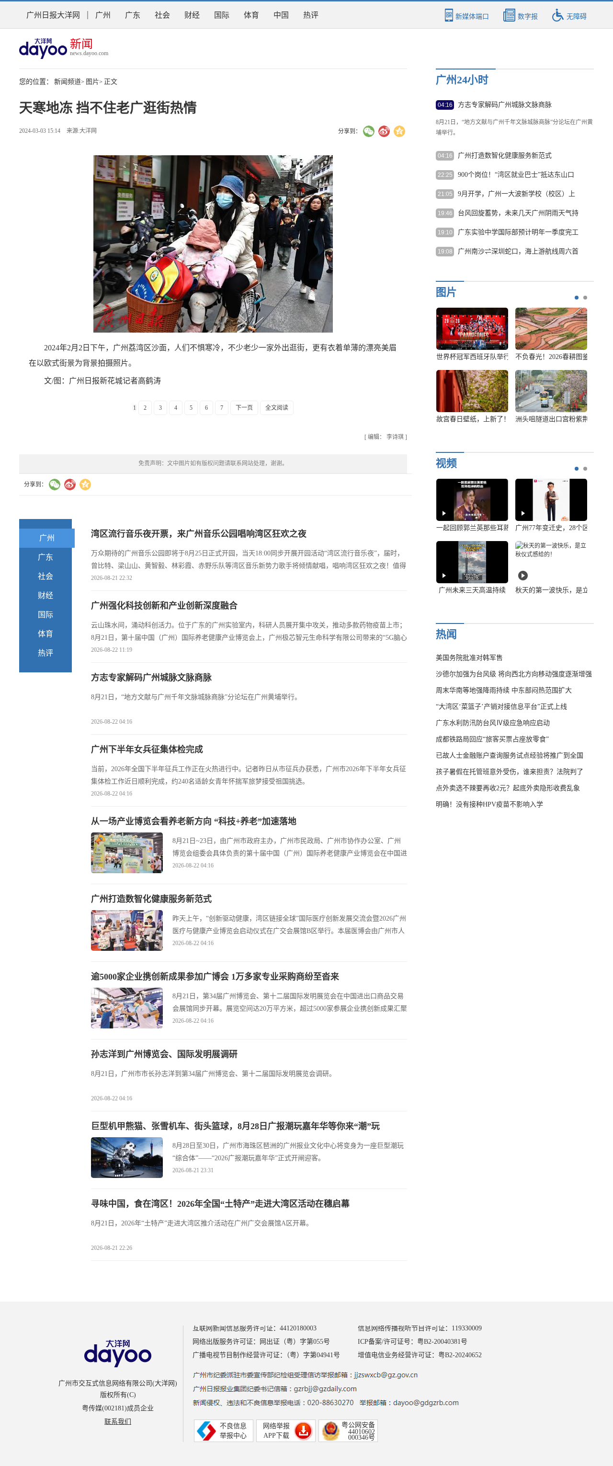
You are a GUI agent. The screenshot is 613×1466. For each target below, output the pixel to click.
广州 (103, 15)
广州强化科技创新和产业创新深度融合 (164, 606)
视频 (446, 463)
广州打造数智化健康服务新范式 (151, 899)
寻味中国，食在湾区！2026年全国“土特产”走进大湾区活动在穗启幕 (220, 1204)
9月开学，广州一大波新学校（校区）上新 (516, 194)
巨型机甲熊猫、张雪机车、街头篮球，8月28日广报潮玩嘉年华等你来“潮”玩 (235, 1126)
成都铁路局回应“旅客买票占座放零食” (492, 739)
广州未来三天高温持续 (472, 590)
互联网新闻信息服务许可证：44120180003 (255, 1328)
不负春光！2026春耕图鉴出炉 (558, 356)
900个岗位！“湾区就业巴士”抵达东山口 (516, 174)
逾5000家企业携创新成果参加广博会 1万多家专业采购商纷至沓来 (215, 976)
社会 (162, 15)
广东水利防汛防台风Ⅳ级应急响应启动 (493, 723)
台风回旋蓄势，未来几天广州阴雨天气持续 (518, 213)
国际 (221, 15)
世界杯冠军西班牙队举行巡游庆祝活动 (493, 356)
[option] (508, 370)
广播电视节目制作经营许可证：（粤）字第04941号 (266, 1355)
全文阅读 (276, 407)
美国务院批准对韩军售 (469, 657)
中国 (281, 15)
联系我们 (117, 1421)
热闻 (446, 634)
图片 (92, 81)
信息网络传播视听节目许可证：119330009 (420, 1328)
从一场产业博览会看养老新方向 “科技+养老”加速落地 (193, 821)
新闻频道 (67, 81)
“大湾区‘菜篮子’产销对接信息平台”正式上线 (501, 706)
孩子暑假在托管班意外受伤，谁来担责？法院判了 (509, 771)
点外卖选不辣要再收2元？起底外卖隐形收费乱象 (508, 788)
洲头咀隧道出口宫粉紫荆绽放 (558, 419)
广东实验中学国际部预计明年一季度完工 (518, 232)
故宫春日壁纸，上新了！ (473, 419)
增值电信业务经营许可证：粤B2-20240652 (420, 1355)
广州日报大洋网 (53, 15)
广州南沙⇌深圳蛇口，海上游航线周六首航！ (518, 252)
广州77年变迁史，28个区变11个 (562, 527)
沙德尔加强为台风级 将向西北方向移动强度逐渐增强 (514, 674)
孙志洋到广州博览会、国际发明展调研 (164, 1054)
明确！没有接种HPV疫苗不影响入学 (489, 804)
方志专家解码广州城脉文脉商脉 (151, 677)
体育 (251, 15)
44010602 (361, 1431)
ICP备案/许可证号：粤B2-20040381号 (412, 1341)
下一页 (244, 407)
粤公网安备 (358, 1425)
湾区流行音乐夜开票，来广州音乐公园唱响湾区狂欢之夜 (198, 534)
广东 (132, 15)
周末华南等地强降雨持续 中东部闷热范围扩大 (504, 690)
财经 (192, 15)
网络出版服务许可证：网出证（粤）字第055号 (261, 1341)
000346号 (361, 1437)
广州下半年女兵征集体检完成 (147, 749)
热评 (310, 15)
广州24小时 (462, 80)
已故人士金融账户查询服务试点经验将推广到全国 (509, 755)
